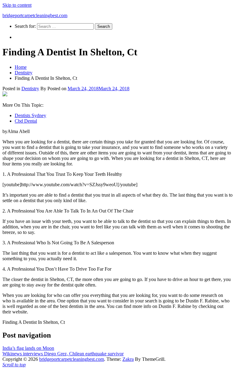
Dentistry (30, 88)
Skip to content (17, 5)
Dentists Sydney (30, 115)
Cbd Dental (26, 121)
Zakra (128, 359)
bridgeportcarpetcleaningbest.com (34, 15)
